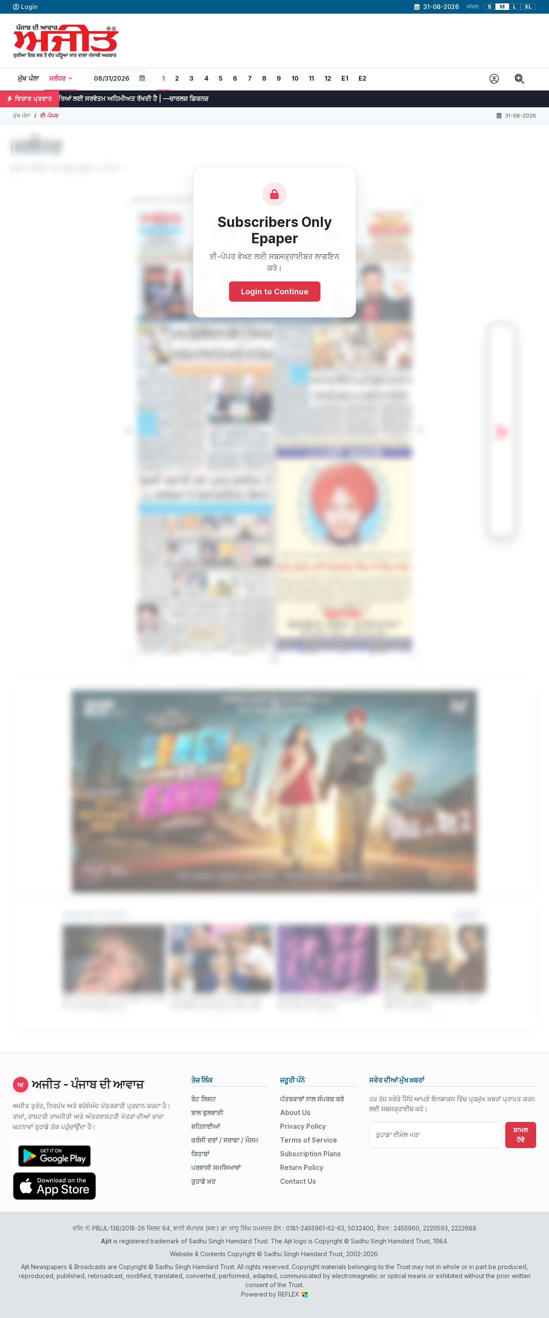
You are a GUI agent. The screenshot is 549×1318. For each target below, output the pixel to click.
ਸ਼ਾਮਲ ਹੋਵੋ (520, 1135)
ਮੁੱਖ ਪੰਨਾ (28, 78)
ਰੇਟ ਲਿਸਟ (203, 1099)
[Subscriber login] (494, 79)
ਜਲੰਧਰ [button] (57, 78)
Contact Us (298, 1181)
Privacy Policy (303, 1126)
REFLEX (289, 1294)
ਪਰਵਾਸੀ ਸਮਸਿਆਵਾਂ (216, 1168)
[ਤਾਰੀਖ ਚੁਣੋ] (142, 78)
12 (328, 78)
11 (311, 78)
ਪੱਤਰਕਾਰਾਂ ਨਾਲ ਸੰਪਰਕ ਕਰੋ (312, 1099)
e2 (363, 78)
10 (295, 78)
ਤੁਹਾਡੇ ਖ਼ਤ (203, 1181)
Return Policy (301, 1168)
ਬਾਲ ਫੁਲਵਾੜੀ (207, 1113)
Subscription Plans (310, 1154)
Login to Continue (274, 291)
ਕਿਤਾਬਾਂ (200, 1154)
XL (528, 6)
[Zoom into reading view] (519, 79)
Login (29, 6)
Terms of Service (308, 1140)
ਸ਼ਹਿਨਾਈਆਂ (205, 1126)
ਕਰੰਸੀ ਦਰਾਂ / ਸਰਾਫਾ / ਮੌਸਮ (224, 1140)
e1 (344, 78)
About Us (295, 1113)
